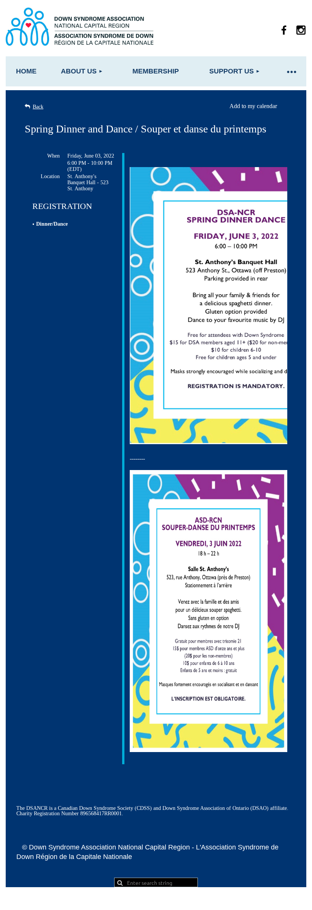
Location (50, 176)
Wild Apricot (220, 900)
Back (38, 107)
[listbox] (258, 106)
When (53, 156)
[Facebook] (284, 30)
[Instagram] (301, 30)
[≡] (291, 71)
